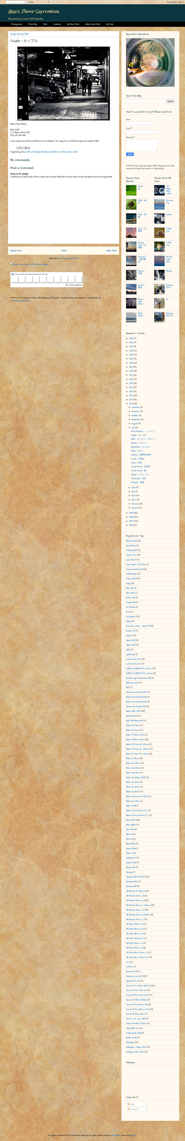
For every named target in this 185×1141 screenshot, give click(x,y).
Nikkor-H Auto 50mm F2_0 (137, 810)
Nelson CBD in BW (28, 151)
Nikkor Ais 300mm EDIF (135, 777)
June (134, 487)
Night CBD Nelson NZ (44, 151)
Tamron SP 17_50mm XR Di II (138, 985)
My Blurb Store (73, 24)
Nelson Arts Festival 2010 (136, 706)
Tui (167, 299)
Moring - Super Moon (169, 259)
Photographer (16, 24)
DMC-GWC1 (130, 593)
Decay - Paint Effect (141, 301)
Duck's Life (130, 597)
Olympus (129, 872)
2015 (131, 383)
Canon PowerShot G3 (134, 569)
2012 (131, 395)
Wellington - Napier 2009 (136, 1047)
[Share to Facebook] (26, 147)
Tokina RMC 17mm (133, 1028)
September (136, 419)
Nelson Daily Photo (92, 24)
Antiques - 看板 (137, 482)
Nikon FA (129, 834)
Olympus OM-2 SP (169, 314)
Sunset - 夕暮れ (138, 458)
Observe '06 (130, 867)
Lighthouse (130, 654)
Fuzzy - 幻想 (136, 462)
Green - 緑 (141, 187)
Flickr (45, 24)
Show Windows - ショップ (143, 431)
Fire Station (130, 607)
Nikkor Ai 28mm (132, 758)
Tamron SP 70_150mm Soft (137, 1004)
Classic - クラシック (140, 474)
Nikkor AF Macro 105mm (135, 734)
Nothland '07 (131, 857)
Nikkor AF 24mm (132, 725)
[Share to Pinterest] (28, 147)
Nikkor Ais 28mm (133, 772)
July (133, 427)
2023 (131, 350)
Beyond (169, 271)
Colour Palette (131, 578)
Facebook (57, 24)
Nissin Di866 (131, 848)
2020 (131, 363)
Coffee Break (131, 574)
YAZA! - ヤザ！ (137, 450)
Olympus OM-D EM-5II (135, 876)
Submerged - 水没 (138, 478)
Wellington (130, 1042)
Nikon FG (129, 839)
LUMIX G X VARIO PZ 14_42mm (138, 668)
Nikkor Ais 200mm (133, 768)
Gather (169, 214)
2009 (131, 512)
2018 (131, 371)
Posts (132, 1104)
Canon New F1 (131, 559)
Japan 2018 (130, 645)
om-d (128, 962)
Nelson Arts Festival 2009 (136, 701)
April (134, 495)
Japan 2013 (130, 640)
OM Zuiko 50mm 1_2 (134, 943)
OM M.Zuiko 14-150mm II (136, 891)
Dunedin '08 (130, 602)
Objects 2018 (131, 862)
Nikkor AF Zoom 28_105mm (137, 744)
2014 (131, 387)
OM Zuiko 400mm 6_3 (135, 938)
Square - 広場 (141, 272)
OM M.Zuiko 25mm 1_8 (135, 900)
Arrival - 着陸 (141, 286)
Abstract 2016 (131, 540)
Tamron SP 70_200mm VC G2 (138, 1009)
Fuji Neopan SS (131, 616)
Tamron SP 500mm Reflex (136, 999)
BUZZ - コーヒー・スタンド (143, 439)
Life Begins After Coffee (168, 190)
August (135, 423)
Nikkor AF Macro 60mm (135, 739)
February (136, 503)
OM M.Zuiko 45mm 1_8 (135, 910)
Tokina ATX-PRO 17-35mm (136, 1023)
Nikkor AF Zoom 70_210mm (137, 753)
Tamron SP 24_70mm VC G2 (137, 995)
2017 (131, 375)
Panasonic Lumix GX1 (134, 976)
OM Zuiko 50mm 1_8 (134, 947)
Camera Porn (131, 555)
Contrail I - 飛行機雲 (142, 259)
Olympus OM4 (131, 886)
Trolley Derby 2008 (133, 1033)
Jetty (128, 649)
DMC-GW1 (130, 588)
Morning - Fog (170, 201)
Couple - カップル (139, 435)
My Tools (110, 24)
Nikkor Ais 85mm (133, 791)
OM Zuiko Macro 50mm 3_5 (137, 957)
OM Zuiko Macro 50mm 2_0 (137, 952)
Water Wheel (131, 1037)
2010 (131, 403)
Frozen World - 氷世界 (140, 466)
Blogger (134, 1135)
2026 (131, 338)
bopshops (116, 1135)
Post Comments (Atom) (69, 258)
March (134, 499)
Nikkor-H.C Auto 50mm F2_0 (138, 815)
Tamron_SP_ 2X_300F (135, 1018)
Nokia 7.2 (129, 853)
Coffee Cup (168, 229)
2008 (131, 517)
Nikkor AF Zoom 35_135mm (137, 749)
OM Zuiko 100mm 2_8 (135, 924)
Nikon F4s (130, 829)
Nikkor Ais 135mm (60, 151)
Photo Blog (32, 24)
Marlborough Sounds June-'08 (138, 678)
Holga (128, 621)
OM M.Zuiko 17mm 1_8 (135, 895)
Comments (134, 1109)
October (135, 415)
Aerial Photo (131, 545)
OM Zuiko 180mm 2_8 (135, 928)
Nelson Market (131, 715)
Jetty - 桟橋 (142, 215)
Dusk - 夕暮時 (142, 229)
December (136, 407)
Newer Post (15, 250)
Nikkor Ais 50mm (133, 786)
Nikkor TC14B (131, 805)
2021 (131, 358)
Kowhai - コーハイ (139, 443)
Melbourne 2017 (132, 682)
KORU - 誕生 (142, 201)
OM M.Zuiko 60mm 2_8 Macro (138, 914)
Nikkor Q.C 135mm (133, 801)
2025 (131, 342)
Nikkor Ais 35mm (133, 782)
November (136, 411)
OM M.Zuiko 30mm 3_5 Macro (138, 905)
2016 (131, 379)
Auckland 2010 (131, 550)
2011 (131, 399)
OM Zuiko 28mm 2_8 (134, 933)
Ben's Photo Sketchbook (33, 12)
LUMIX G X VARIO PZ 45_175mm (139, 673)
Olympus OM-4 (169, 286)
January (135, 507)
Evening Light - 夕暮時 (142, 245)
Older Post (112, 250)
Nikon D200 (73, 151)
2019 (131, 367)
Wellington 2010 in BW (135, 1052)
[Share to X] (23, 147)
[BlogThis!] (20, 147)
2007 (131, 521)
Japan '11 (129, 635)
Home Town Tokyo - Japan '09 (138, 626)
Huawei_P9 (130, 630)
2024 (131, 346)
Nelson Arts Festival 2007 (136, 692)
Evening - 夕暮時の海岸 (141, 454)
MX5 (128, 687)
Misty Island (140, 314)
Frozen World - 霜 (138, 470)
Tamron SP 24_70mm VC (136, 990)
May (133, 491)
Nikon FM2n (130, 843)
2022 (131, 354)
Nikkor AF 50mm (132, 730)
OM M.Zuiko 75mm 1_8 (135, 919)
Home (64, 250)
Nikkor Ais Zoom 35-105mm (137, 796)
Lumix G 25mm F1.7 (133, 663)
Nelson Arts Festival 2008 (136, 697)
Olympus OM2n (132, 881)
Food (128, 611)
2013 (131, 391)
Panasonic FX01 (132, 971)
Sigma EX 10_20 (132, 981)
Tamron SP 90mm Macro (135, 1014)
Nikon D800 (130, 824)
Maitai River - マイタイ (141, 447)
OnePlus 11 (130, 966)
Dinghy (128, 583)
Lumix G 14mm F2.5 (133, 659)
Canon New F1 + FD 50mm (136, 564)
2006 (131, 525)
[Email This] (17, 147)
